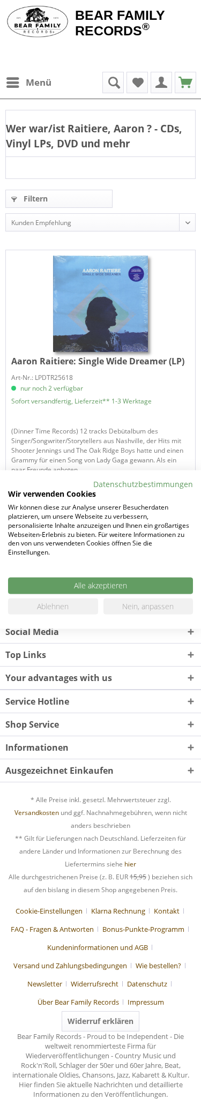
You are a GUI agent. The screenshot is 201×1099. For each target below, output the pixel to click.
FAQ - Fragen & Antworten (52, 929)
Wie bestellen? (158, 965)
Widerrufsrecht (94, 984)
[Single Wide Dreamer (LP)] (100, 304)
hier (130, 864)
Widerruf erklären (100, 1021)
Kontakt (167, 911)
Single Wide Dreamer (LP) (97, 361)
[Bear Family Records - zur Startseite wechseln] (37, 22)
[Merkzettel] (137, 82)
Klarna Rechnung (118, 911)
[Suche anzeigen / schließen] (113, 82)
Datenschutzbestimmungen (143, 484)
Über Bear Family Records (78, 1002)
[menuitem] (28, 82)
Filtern (34, 198)
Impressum (146, 1002)
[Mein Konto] (161, 82)
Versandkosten (36, 812)
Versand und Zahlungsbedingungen (70, 965)
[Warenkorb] (185, 82)
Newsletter (44, 984)
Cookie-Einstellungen (49, 911)
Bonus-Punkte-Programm (143, 929)
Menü (38, 82)
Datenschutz (147, 984)
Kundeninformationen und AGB (97, 947)
